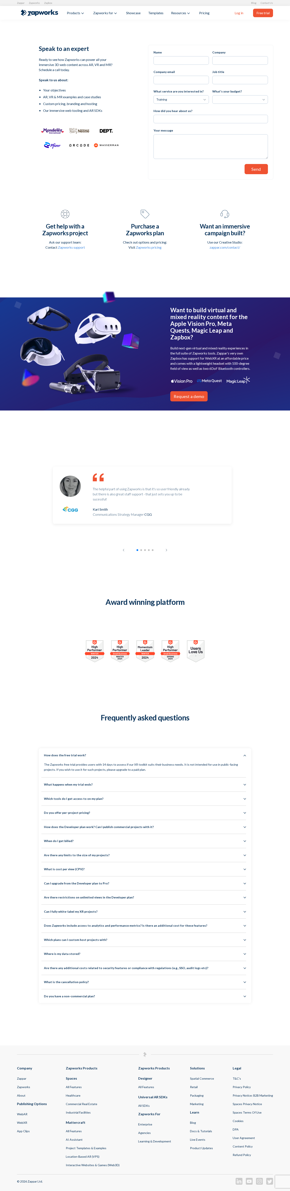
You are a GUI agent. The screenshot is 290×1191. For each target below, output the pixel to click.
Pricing (204, 13)
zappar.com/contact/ (225, 247)
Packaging (197, 1095)
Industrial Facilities (78, 1112)
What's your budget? (227, 91)
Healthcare (73, 1095)
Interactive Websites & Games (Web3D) (93, 1165)
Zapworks (34, 2)
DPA (236, 1129)
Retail (194, 1087)
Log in (239, 13)
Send (256, 169)
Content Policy (243, 1146)
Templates (155, 13)
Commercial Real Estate (81, 1104)
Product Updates (201, 1148)
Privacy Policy (242, 1087)
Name (157, 52)
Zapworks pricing (149, 247)
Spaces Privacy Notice (247, 1104)
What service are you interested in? (178, 91)
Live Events (197, 1139)
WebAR (22, 1114)
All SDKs (144, 1105)
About (21, 1095)
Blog (253, 2)
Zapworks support (71, 247)
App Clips (23, 1131)
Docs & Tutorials (201, 1131)
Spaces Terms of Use (247, 1112)
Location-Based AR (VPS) (82, 1156)
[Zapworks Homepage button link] (39, 13)
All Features (74, 1087)
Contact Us (266, 2)
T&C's (237, 1078)
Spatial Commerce (202, 1078)
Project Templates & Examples (86, 1148)
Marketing (197, 1104)
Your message (163, 130)
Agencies (144, 1133)
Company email (164, 72)
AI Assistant (74, 1139)
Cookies (238, 1121)
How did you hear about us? (172, 111)
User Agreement (244, 1138)
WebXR (22, 1122)
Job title (218, 72)
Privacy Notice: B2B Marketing (253, 1095)
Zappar (21, 2)
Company (218, 52)
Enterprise (145, 1124)
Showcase (133, 13)
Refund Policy (242, 1155)
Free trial (263, 13)
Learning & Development (154, 1141)
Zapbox (48, 2)
